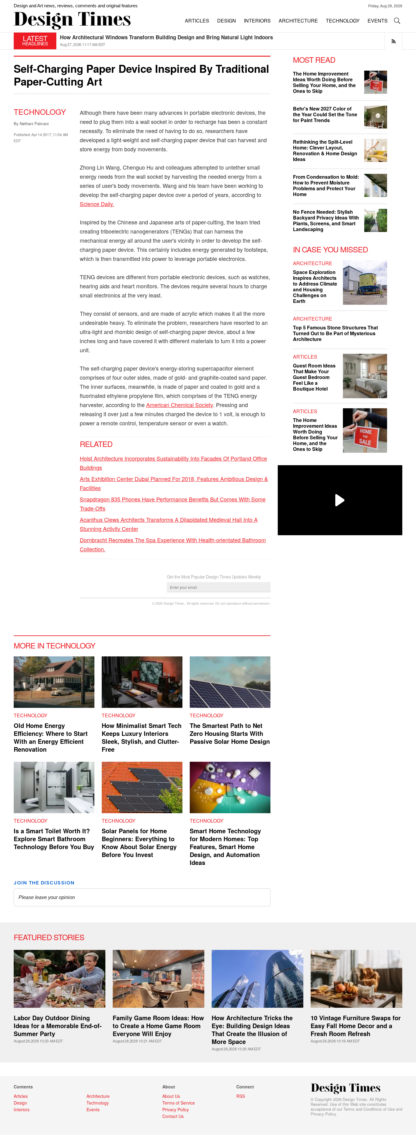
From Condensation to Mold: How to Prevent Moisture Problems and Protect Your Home (326, 185)
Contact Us (173, 1116)
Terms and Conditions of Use (369, 1109)
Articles (305, 356)
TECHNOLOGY (343, 20)
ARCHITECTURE (298, 20)
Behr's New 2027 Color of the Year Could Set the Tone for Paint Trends (325, 114)
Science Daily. (97, 204)
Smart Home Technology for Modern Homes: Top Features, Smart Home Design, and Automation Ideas (225, 846)
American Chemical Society (179, 405)
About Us (171, 1096)
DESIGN (226, 20)
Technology (40, 111)
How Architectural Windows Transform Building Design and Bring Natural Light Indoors (166, 37)
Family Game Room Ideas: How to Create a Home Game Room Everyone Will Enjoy (158, 1025)
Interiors (22, 1109)
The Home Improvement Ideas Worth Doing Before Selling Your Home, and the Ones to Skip (324, 82)
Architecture (312, 263)
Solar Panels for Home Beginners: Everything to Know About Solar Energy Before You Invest (139, 842)
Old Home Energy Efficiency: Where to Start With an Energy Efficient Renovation (51, 737)
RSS (240, 1096)
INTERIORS (257, 20)
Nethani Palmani (34, 123)
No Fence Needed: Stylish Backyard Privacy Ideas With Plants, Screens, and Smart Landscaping (326, 220)
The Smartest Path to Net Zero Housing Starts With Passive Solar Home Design (230, 733)
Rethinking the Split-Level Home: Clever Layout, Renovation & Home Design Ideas (325, 150)
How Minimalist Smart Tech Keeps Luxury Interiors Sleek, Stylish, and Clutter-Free (142, 737)
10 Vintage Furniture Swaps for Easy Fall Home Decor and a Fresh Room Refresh (356, 1025)
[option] (231, 41)
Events (93, 1109)
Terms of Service (178, 1103)
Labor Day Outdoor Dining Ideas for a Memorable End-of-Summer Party (58, 1025)
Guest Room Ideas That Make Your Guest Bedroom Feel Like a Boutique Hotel (314, 377)
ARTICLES (197, 20)
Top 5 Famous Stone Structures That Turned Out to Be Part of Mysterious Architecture (335, 333)
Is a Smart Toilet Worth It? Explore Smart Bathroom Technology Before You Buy (54, 838)
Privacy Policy (323, 1114)
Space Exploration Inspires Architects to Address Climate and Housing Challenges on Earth (315, 286)
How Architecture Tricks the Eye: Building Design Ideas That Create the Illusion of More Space (252, 1029)
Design (20, 1103)
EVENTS (378, 20)
